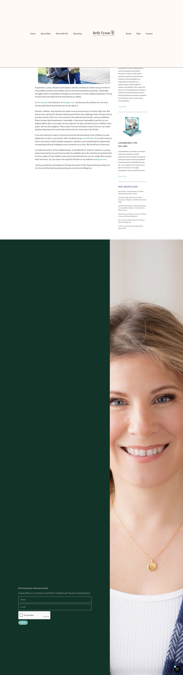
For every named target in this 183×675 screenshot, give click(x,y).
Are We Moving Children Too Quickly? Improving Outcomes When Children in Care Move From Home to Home (132, 208)
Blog (138, 33)
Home (32, 33)
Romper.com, (69, 102)
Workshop (77, 33)
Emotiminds (88, 138)
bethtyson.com (99, 159)
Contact (149, 33)
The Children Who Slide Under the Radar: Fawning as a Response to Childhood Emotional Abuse (132, 200)
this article (41, 102)
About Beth (46, 33)
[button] (177, 669)
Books (128, 33)
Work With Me (62, 33)
